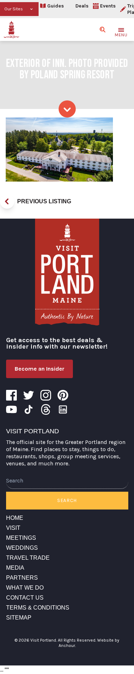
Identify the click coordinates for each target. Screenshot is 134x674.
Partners (22, 578)
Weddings (22, 548)
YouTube (11, 409)
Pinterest (63, 395)
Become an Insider (39, 368)
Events (108, 6)
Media (15, 568)
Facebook (11, 395)
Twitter (28, 395)
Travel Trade (28, 558)
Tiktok (28, 409)
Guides (55, 6)
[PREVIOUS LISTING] (7, 201)
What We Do (25, 588)
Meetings (21, 538)
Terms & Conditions (37, 608)
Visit (13, 528)
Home (14, 518)
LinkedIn (63, 409)
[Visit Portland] (11, 29)
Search (67, 500)
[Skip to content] (67, 108)
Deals (82, 6)
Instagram (46, 395)
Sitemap (18, 618)
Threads (46, 409)
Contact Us (25, 598)
